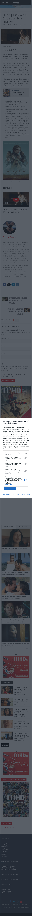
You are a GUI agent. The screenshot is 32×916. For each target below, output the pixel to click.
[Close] (28, 421)
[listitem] (16, 453)
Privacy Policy (26, 494)
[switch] (25, 458)
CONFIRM (10, 488)
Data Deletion (6, 494)
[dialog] (16, 458)
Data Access (16, 494)
